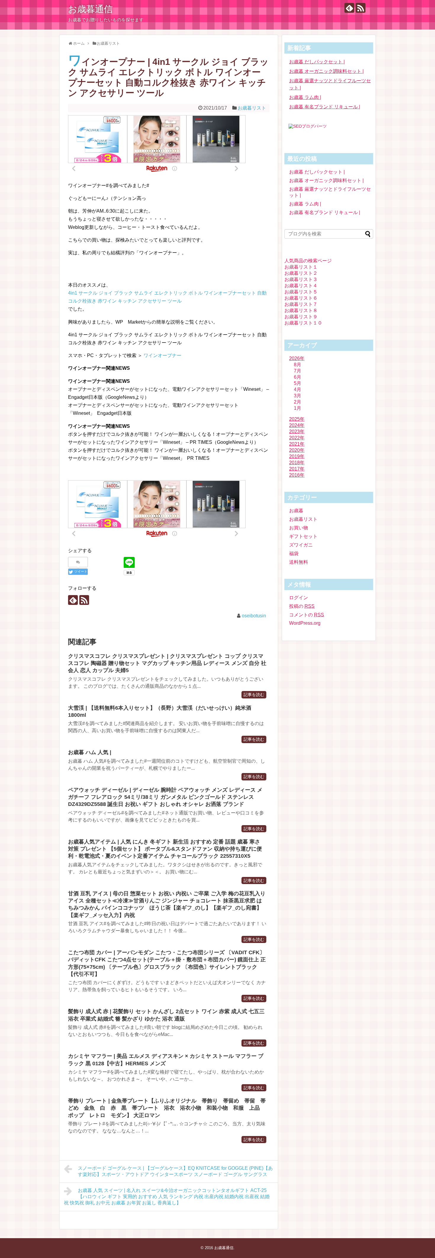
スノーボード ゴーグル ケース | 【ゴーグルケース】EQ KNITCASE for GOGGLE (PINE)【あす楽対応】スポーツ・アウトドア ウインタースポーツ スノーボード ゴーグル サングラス (175, 1171)
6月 (297, 377)
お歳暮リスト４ (301, 285)
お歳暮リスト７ (301, 304)
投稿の (302, 606)
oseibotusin (254, 615)
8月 (297, 364)
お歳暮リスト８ (301, 310)
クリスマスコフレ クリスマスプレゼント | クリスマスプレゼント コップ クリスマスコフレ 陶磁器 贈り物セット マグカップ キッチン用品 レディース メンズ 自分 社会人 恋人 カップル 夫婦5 (167, 663)
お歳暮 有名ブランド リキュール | (324, 106)
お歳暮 (296, 510)
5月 (297, 383)
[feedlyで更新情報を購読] (349, 8)
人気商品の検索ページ (308, 260)
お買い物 (298, 527)
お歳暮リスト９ (301, 316)
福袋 (294, 553)
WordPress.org (304, 623)
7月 (297, 370)
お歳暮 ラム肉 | (305, 97)
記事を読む (254, 695)
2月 (297, 401)
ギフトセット (303, 536)
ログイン (298, 597)
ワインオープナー (162, 355)
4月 (297, 389)
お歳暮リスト (252, 107)
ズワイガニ (301, 544)
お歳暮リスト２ (301, 273)
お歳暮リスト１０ (303, 322)
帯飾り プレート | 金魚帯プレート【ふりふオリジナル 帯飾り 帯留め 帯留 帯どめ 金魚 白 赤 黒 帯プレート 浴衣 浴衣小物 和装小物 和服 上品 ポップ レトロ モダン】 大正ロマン (167, 1108)
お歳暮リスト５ (301, 291)
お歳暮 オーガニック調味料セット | (326, 71)
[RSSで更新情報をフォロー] (360, 8)
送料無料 (298, 562)
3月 (297, 395)
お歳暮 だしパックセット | (317, 61)
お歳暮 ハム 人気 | (89, 752)
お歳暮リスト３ (301, 279)
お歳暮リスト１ (301, 266)
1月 (297, 408)
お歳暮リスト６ (301, 298)
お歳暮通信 (90, 9)
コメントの (306, 614)
